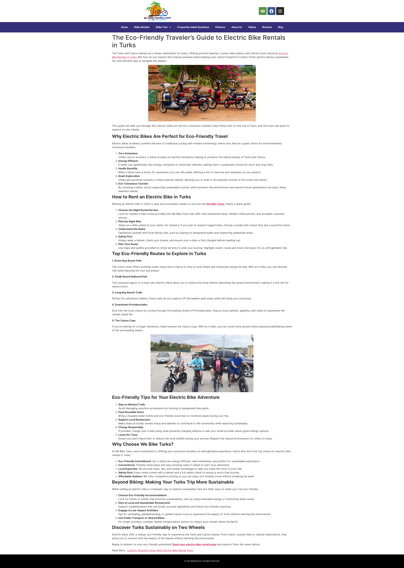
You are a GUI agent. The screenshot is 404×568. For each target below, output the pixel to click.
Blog (280, 27)
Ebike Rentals (141, 27)
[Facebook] (271, 11)
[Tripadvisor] (263, 11)
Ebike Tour (162, 27)
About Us (237, 27)
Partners (220, 27)
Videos (252, 27)
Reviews (267, 27)
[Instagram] (280, 11)
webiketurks (196, 561)
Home (124, 27)
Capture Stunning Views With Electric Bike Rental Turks (160, 550)
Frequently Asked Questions (193, 27)
